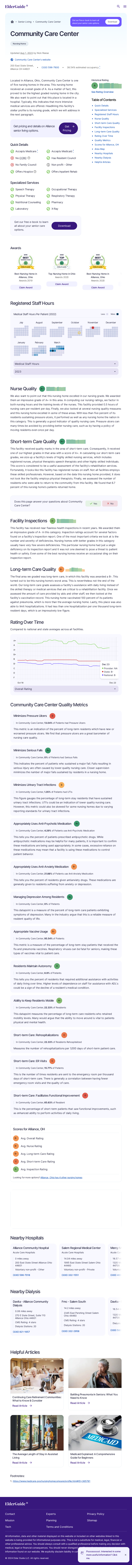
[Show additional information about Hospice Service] (35, 171)
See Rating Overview (102, 91)
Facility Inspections (105, 127)
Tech (8, 1526)
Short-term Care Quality (107, 123)
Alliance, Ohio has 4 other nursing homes (61, 1177)
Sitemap (92, 1520)
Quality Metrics (102, 140)
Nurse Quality (102, 118)
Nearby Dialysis (103, 157)
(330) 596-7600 (50, 67)
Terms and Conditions (59, 1526)
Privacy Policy (95, 1513)
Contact (10, 1513)
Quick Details (101, 105)
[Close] (125, 1555)
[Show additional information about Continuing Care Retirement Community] (28, 158)
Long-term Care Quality (107, 131)
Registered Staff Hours (107, 114)
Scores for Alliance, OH (107, 144)
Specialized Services (106, 110)
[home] (16, 6)
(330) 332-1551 (70, 1275)
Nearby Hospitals (104, 153)
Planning (51, 1520)
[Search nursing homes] (118, 6)
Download (112, 21)
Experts (51, 1513)
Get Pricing (67, 128)
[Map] (66, 1209)
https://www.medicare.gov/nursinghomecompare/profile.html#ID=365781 (51, 1481)
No (111, 503)
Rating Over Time (104, 135)
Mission (9, 1520)
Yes (95, 503)
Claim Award (26, 287)
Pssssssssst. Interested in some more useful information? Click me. (103, 1555)
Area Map (100, 149)
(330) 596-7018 (21, 1275)
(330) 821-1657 (21, 1331)
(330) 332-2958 (70, 1331)
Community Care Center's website (33, 59)
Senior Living (25, 21)
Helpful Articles (102, 162)
